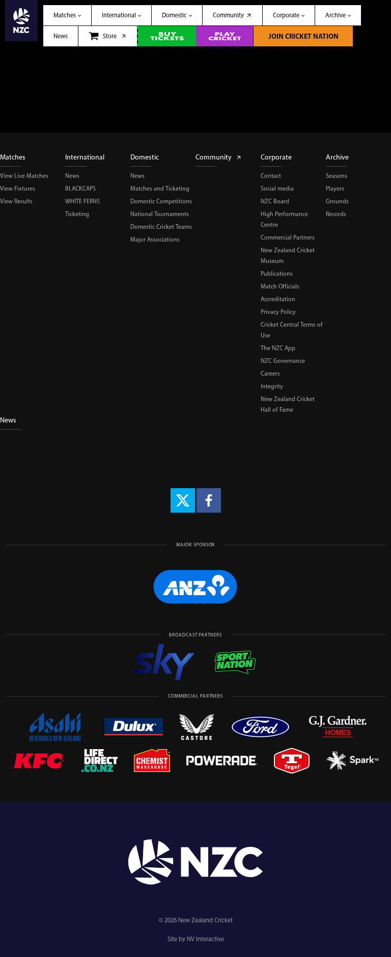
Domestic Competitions (161, 201)
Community (214, 157)
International (84, 157)
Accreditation (278, 299)
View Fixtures (17, 188)
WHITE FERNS (82, 201)
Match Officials (280, 286)
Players (335, 188)
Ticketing (77, 214)
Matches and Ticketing (159, 188)
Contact (271, 175)
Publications (277, 273)
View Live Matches (24, 175)
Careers (270, 373)
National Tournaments (159, 214)
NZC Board (275, 201)
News (72, 175)
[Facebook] (209, 500)
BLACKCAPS (80, 188)
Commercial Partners (288, 237)
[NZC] (21, 23)
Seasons (336, 175)
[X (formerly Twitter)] (183, 500)
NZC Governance (283, 360)
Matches (12, 157)
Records (336, 214)
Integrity (272, 386)
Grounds (337, 201)
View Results (16, 201)
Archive (337, 157)
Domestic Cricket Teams (161, 226)
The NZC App (278, 348)
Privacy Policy (278, 311)
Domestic (144, 157)
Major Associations (155, 239)
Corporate (276, 157)
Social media (277, 188)
